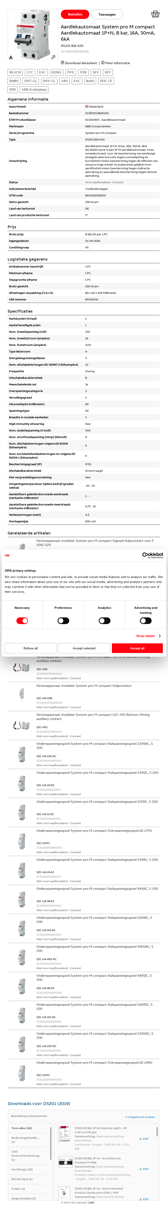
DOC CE (106, 81)
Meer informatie (117, 63)
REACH (15, 72)
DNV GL (30, 81)
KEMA (56, 72)
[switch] (63, 620)
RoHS (90, 81)
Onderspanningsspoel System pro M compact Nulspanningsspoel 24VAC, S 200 (97, 859)
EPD (12, 89)
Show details (145, 635)
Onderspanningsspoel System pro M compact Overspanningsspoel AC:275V (94, 830)
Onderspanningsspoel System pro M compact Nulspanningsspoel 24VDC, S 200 (97, 772)
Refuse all (31, 648)
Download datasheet (81, 63)
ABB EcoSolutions (34, 89)
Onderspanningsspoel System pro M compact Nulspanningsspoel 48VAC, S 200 (97, 888)
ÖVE (70, 72)
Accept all (137, 648)
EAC (42, 72)
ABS (64, 81)
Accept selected (84, 648)
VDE (83, 72)
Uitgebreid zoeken (141, 1117)
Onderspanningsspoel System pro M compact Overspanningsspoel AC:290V (94, 1062)
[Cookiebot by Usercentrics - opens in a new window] (145, 555)
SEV (96, 72)
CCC (30, 72)
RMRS (14, 81)
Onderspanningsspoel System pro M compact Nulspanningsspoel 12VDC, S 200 (97, 801)
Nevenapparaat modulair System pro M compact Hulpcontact (84, 686)
